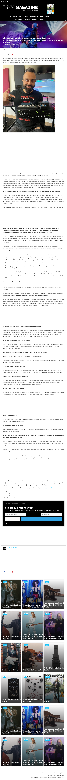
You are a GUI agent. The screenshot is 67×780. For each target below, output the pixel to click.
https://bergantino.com (49, 488)
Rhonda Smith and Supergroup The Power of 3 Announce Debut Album (34, 606)
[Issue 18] (50, 9)
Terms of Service (58, 777)
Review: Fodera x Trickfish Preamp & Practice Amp (34, 700)
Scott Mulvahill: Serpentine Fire (33, 670)
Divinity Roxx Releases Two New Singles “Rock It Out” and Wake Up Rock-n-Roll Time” (34, 637)
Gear (46, 582)
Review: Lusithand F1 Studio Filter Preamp (12, 700)
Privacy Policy (51, 777)
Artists (5, 582)
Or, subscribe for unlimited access (15, 523)
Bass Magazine (6, 44)
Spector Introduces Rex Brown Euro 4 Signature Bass (14, 606)
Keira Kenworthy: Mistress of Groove (13, 670)
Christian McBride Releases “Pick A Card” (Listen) (13, 637)
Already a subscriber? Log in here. (15, 504)
